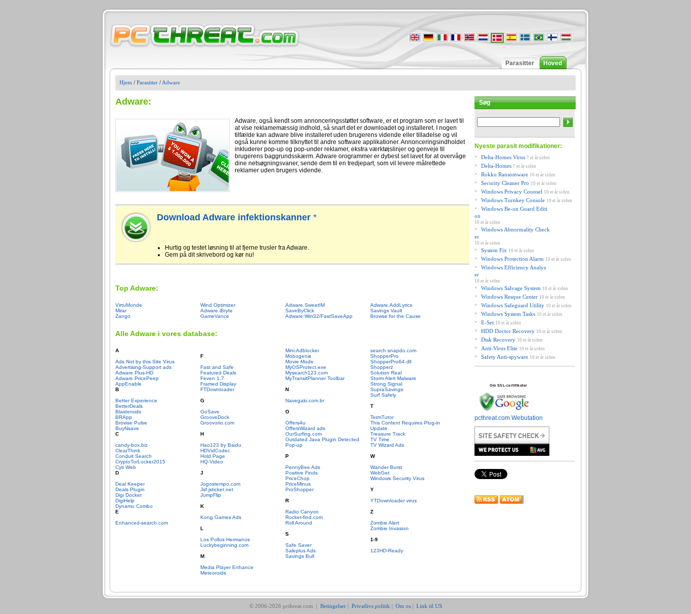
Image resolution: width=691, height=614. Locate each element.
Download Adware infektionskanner (235, 217)
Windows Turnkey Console (513, 200)
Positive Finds (301, 473)
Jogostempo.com (220, 484)
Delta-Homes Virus (503, 157)
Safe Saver (298, 545)
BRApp (123, 417)
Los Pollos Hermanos (225, 539)
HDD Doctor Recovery (508, 331)
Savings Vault (386, 310)
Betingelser (333, 606)
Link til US (429, 606)
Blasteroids (128, 411)
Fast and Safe (217, 367)
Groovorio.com (217, 423)
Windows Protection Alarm (512, 259)
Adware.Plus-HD (134, 372)
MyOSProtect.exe (305, 367)
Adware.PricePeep (137, 378)
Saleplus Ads (300, 550)
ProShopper (299, 489)
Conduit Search (133, 456)
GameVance (214, 316)
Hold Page (212, 456)
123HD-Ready (386, 550)
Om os (403, 606)
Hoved (552, 63)
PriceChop (297, 478)
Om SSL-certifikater (509, 385)
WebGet (380, 473)
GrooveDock (214, 417)
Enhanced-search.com (141, 523)
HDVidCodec (215, 450)
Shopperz (381, 367)
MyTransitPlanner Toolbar (314, 378)
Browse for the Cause (395, 316)
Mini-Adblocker (302, 350)
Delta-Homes (496, 166)
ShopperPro (384, 356)
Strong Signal (386, 384)
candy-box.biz (131, 445)
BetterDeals (129, 406)
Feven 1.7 (212, 378)
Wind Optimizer (217, 305)
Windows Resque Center (509, 297)
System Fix (494, 250)
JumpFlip (210, 495)
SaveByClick (299, 310)
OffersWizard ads (305, 428)
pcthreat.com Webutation (508, 417)
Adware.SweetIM (305, 305)
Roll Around (298, 523)
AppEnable (128, 384)
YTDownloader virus (393, 500)
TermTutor (382, 417)
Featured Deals (218, 372)
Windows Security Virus (397, 478)
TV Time (380, 439)
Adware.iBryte (216, 310)
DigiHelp (125, 500)
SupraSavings (386, 389)
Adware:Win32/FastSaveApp (319, 316)
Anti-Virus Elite (499, 348)
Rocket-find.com (304, 517)
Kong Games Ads (220, 517)
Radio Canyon (302, 511)
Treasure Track (387, 434)
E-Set (487, 322)
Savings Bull (299, 556)
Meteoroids (213, 573)
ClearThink (127, 450)
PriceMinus (298, 484)
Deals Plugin (130, 489)
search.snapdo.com (393, 350)
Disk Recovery (498, 340)
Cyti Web (125, 467)
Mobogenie (298, 356)
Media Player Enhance (226, 567)
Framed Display (218, 384)
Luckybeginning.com (224, 545)
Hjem (125, 82)
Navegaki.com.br (304, 400)
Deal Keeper (130, 484)
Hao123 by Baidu (220, 445)
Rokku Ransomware (504, 174)
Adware (171, 82)
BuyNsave (127, 428)
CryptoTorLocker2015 (140, 461)
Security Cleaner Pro (505, 183)
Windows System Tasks (508, 314)
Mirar (120, 310)
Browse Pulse (131, 423)
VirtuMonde (128, 305)
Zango (123, 316)
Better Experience (136, 400)
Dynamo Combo (134, 506)
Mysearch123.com (306, 372)
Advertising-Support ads (143, 367)
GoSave (210, 411)
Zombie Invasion (389, 528)
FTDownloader (217, 389)
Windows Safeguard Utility (512, 305)
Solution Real (386, 372)
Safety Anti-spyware (504, 357)
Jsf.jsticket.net (216, 489)
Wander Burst (386, 467)
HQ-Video (211, 461)
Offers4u (295, 423)
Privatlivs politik (371, 606)
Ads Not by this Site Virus (145, 361)
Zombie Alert (384, 523)
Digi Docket (128, 495)
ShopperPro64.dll (390, 361)
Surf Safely (383, 395)
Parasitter (519, 63)
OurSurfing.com (303, 434)
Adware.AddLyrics (391, 305)
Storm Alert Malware (393, 378)
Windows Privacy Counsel (511, 191)
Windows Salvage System (511, 288)
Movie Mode (299, 361)
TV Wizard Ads (387, 445)
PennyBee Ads (302, 467)
